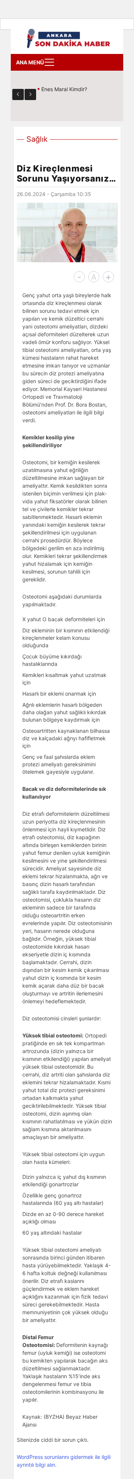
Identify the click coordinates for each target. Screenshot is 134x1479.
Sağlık (37, 139)
